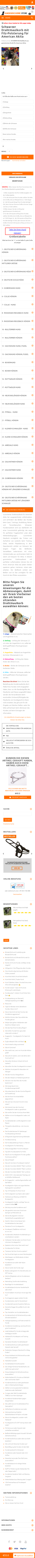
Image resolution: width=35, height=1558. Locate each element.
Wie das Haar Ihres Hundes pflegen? (16, 1028)
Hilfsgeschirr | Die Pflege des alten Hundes (18, 968)
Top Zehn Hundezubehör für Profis (15, 1152)
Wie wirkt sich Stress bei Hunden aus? (16, 1444)
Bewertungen (17, 181)
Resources (8, 1004)
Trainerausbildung (10, 1497)
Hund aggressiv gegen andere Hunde (16, 1298)
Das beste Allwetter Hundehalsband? (16, 1342)
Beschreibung (17, 173)
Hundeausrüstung (10, 1140)
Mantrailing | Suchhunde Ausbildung (16, 1281)
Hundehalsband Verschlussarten (15, 1364)
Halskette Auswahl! (11, 1361)
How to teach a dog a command (14, 1044)
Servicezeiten (17, 894)
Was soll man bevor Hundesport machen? (17, 1163)
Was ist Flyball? (9, 1160)
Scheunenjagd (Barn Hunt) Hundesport (16, 1149)
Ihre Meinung (9, 1500)
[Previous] (3, 68)
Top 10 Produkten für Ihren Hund (15, 1191)
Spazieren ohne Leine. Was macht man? (16, 1245)
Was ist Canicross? (10, 1047)
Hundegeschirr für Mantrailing (14, 1146)
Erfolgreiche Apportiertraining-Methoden (17, 1137)
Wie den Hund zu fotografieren (14, 1075)
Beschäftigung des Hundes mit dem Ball (17, 1447)
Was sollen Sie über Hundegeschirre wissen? (18, 1066)
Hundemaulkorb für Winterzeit (14, 1450)
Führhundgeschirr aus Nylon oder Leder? (17, 1194)
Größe (3, 93)
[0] (29, 14)
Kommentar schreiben (19, 160)
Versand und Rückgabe (17, 177)
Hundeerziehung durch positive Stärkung (17, 1304)
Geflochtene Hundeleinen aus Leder (16, 1409)
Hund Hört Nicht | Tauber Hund (14, 979)
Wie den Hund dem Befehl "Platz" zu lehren (18, 1166)
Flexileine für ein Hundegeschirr (14, 1226)
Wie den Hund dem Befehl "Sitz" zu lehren (17, 1172)
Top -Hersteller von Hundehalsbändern (17, 1312)
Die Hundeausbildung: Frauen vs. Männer (17, 1143)
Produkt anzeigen (19, 797)
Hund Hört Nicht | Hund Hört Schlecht (16, 976)
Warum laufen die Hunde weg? (14, 1268)
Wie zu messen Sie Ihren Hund (14, 1503)
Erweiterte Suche (8, 824)
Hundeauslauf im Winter (12, 1248)
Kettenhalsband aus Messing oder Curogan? (18, 1479)
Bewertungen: (5, 160)
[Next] (32, 68)
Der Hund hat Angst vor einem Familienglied (18, 1254)
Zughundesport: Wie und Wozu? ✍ (15, 1041)
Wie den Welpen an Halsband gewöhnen (17, 1078)
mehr (6, 940)
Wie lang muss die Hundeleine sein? (16, 1207)
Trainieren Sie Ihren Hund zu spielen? (16, 1251)
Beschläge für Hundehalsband (14, 1284)
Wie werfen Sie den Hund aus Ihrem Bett (17, 1112)
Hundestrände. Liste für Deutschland (16, 1301)
